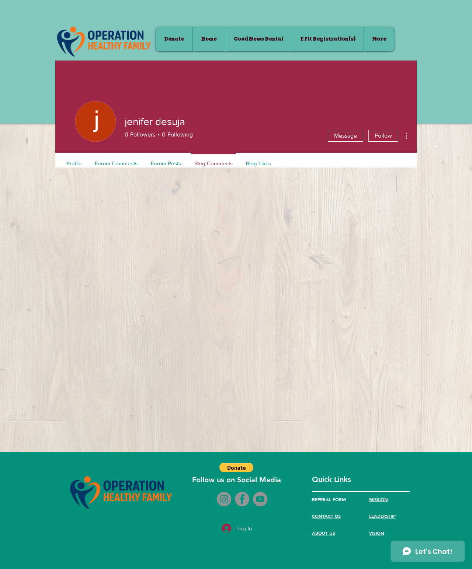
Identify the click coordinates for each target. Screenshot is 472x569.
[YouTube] (260, 499)
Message (345, 135)
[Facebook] (242, 499)
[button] (236, 467)
